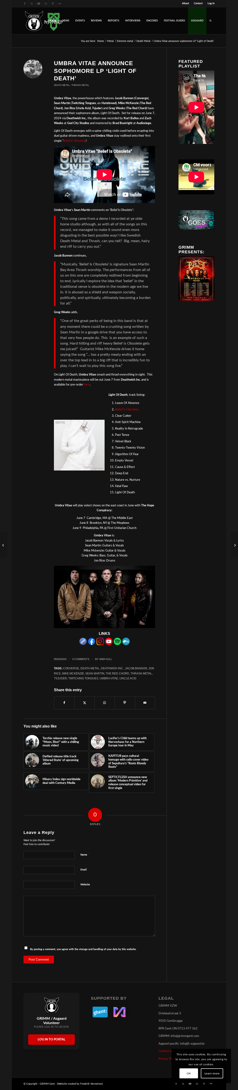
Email (84, 869)
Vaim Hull (105, 659)
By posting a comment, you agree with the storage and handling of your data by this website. (83, 949)
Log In (211, 3)
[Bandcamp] (126, 644)
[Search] (210, 20)
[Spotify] (117, 644)
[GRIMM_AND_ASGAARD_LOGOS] (43, 20)
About (185, 3)
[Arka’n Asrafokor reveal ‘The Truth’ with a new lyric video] (234, 545)
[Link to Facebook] (24, 3)
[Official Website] (83, 644)
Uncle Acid (127, 678)
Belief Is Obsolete (74, 140)
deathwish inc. (112, 668)
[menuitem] (186, 3)
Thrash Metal (80, 85)
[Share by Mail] (145, 703)
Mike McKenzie (73, 673)
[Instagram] (100, 644)
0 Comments (80, 659)
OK (189, 1073)
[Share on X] (85, 703)
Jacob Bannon (136, 668)
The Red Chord (117, 673)
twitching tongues (83, 678)
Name (84, 854)
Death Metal (62, 85)
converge (71, 668)
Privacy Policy (168, 1058)
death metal (89, 668)
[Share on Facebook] (64, 703)
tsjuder (60, 678)
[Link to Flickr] (59, 3)
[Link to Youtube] (38, 3)
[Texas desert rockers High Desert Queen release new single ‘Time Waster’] (3, 545)
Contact (198, 3)
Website (85, 884)
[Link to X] (31, 3)
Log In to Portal (51, 1039)
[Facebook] (91, 644)
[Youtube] (108, 644)
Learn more (212, 1073)
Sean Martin (94, 673)
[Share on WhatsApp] (105, 703)
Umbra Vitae (109, 678)
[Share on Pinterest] (125, 703)
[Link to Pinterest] (52, 3)
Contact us (166, 1051)
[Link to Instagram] (45, 3)
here (87, 384)
